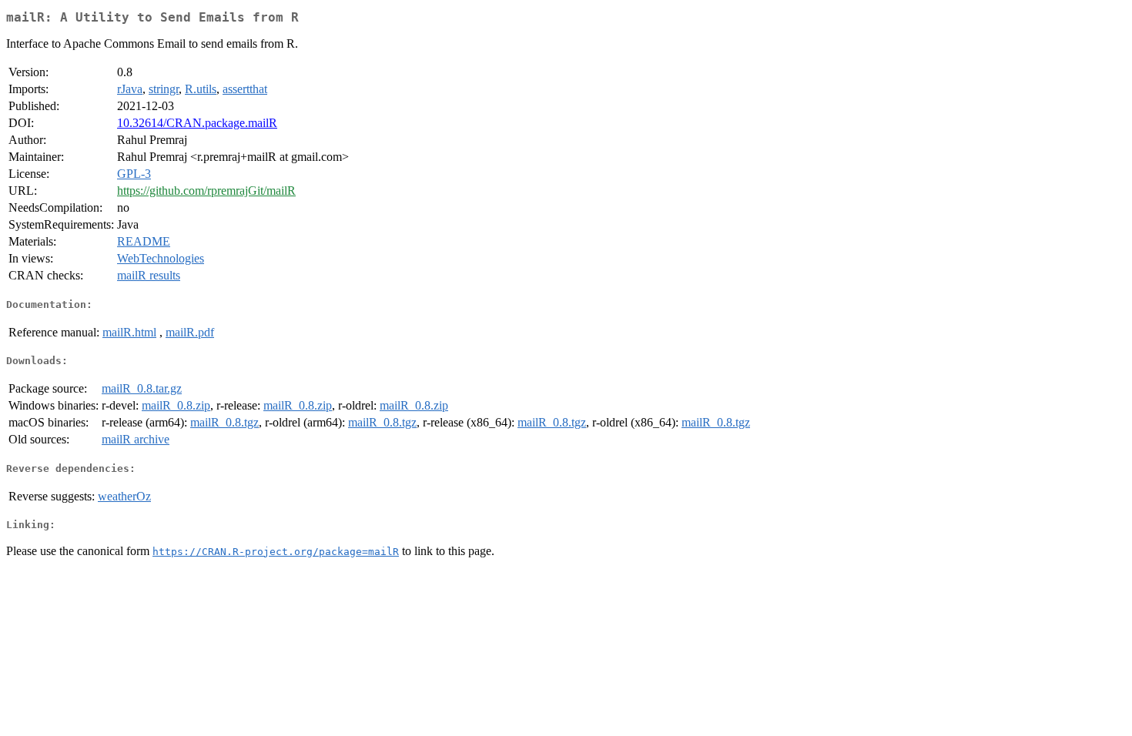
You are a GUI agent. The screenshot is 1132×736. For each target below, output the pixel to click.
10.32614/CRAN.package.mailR (197, 122)
